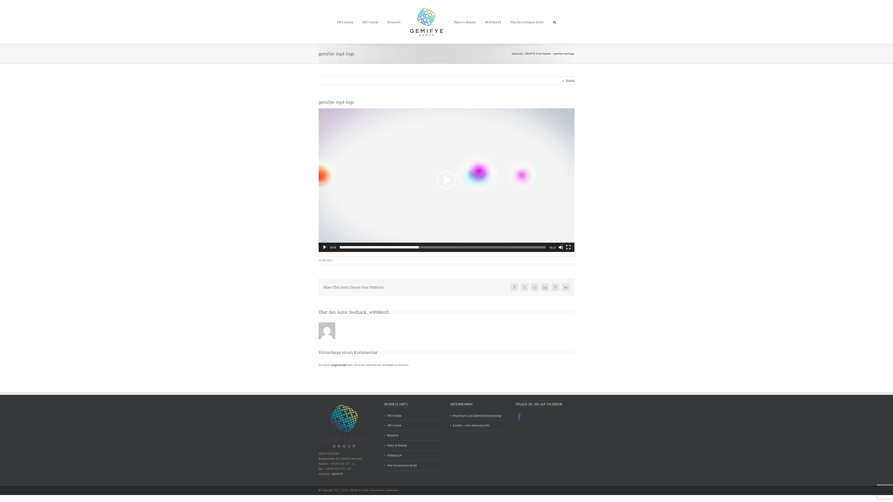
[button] (537, 22)
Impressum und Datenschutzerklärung (477, 416)
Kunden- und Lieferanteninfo (471, 425)
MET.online (394, 425)
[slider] (443, 247)
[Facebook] (519, 416)
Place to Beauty (397, 445)
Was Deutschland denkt (402, 465)
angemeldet (339, 365)
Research (393, 435)
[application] (446, 180)
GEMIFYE (337, 474)
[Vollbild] (568, 247)
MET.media (394, 416)
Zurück (570, 81)
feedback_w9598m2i (369, 312)
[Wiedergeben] (324, 247)
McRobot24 (394, 455)
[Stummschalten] (561, 247)
